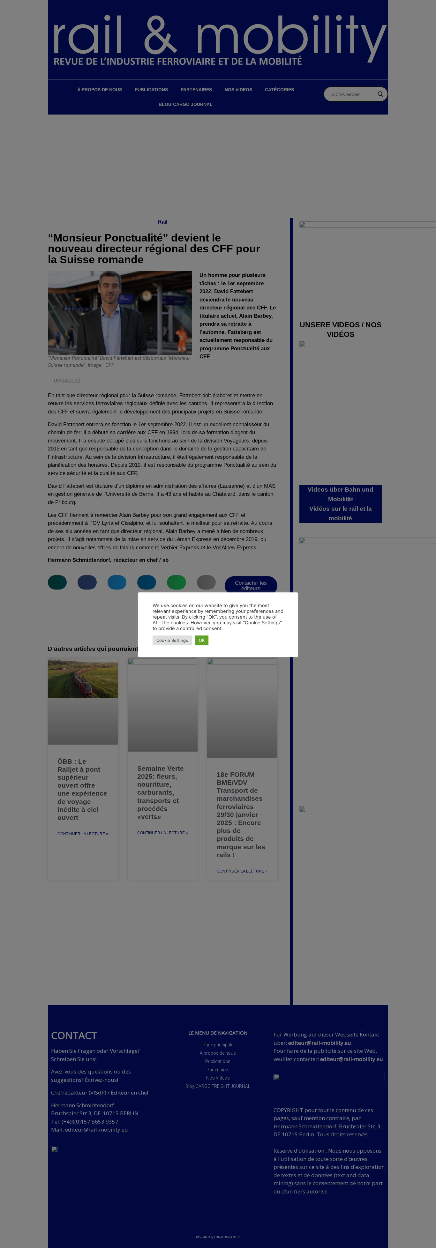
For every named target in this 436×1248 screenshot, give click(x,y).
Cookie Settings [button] (172, 640)
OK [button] (202, 640)
